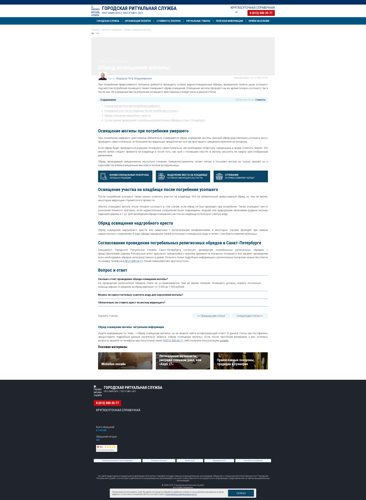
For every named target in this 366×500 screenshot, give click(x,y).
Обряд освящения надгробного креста (127, 115)
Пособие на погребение (253, 460)
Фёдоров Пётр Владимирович (134, 78)
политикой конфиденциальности (181, 494)
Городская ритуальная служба (139, 8)
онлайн (224, 340)
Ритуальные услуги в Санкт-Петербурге (117, 460)
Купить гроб (190, 460)
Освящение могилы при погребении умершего (132, 105)
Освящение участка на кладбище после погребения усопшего (141, 110)
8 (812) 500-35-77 (261, 13)
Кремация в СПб (219, 460)
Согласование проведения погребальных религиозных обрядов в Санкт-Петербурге (154, 120)
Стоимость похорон (159, 460)
